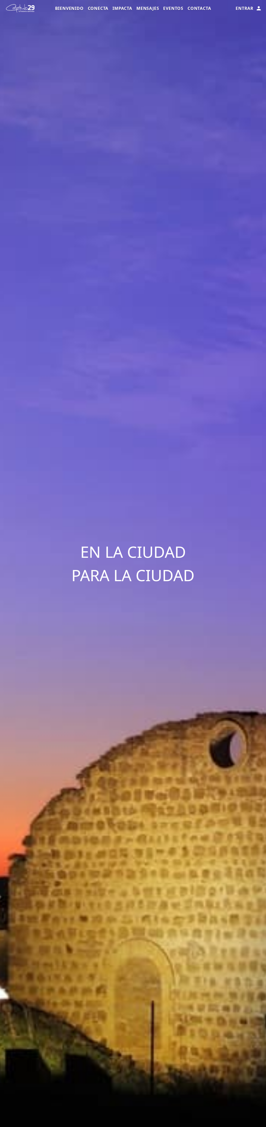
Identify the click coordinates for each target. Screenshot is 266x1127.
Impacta (122, 8)
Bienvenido (69, 8)
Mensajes (147, 8)
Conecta (98, 8)
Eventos (173, 8)
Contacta (199, 8)
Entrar (245, 8)
